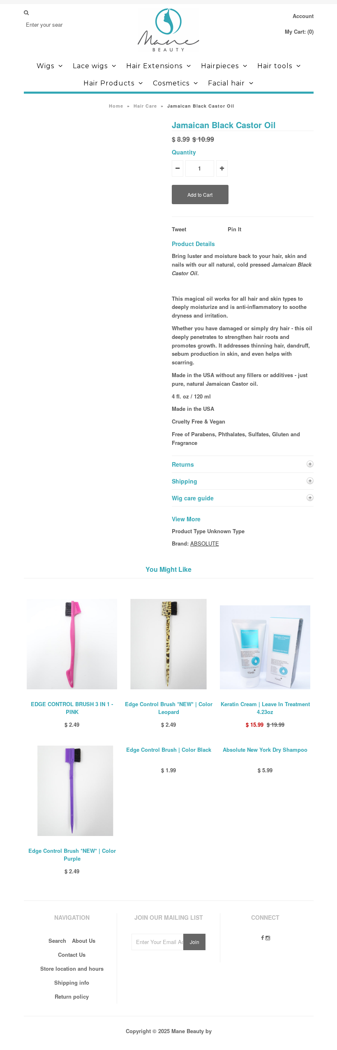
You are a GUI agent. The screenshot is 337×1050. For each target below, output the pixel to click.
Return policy (72, 996)
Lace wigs (90, 66)
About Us (83, 940)
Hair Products (108, 83)
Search (57, 940)
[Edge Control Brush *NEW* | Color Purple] (72, 842)
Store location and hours (72, 968)
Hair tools (274, 66)
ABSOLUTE (204, 543)
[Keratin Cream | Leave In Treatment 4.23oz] (265, 695)
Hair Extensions (154, 66)
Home (116, 106)
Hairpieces (220, 66)
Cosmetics (171, 83)
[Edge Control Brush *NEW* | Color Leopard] (168, 695)
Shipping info (71, 982)
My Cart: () (299, 31)
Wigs (45, 66)
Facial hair (226, 83)
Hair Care (145, 106)
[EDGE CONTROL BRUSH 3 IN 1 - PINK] (72, 695)
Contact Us (71, 954)
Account (303, 16)
